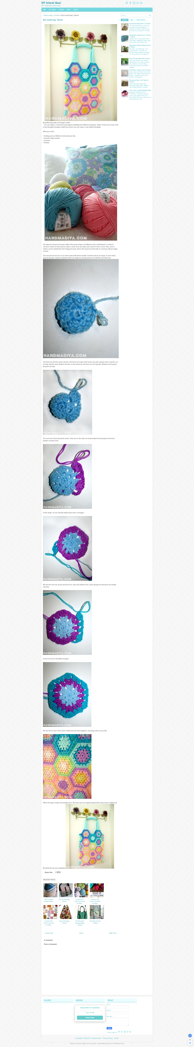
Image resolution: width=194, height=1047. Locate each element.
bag (51, 15)
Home (46, 15)
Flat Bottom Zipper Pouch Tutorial (140, 70)
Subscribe (90, 1018)
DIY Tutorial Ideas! (51, 3)
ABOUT (68, 10)
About (116, 1038)
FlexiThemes (78, 1043)
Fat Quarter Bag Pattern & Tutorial (139, 23)
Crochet (56, 15)
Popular (124, 20)
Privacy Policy (108, 1038)
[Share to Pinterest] (60, 872)
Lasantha (94, 1043)
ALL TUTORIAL (52, 10)
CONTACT (75, 10)
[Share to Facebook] (58, 872)
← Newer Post (48, 933)
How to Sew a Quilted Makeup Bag (140, 90)
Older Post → (113, 933)
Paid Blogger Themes (119, 1043)
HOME (44, 10)
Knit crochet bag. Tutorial (53, 20)
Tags (131, 20)
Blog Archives (141, 20)
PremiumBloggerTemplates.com (105, 1043)
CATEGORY (61, 10)
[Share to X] (56, 872)
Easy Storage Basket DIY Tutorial (139, 58)
